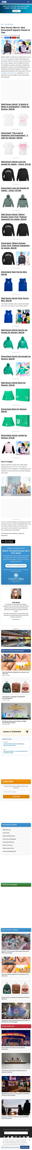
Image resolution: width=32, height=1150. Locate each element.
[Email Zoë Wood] (16, 622)
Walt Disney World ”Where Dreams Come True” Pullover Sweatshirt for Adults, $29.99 (14, 216)
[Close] (29, 1140)
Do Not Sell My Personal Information (10, 1147)
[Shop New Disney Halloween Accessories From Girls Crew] (16, 662)
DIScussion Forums (7, 1129)
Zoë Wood (5, 35)
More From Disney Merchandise (13, 651)
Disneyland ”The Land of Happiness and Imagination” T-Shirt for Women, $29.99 (14, 135)
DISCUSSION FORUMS (9, 825)
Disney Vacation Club (8, 848)
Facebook (7, 37)
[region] (16, 1144)
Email (18, 37)
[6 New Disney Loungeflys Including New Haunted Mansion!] (16, 686)
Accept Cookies (24, 1147)
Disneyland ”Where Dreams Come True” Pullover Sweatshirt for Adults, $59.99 (15, 245)
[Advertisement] (16, 508)
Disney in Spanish (25, 1129)
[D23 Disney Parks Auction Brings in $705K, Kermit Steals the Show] (16, 711)
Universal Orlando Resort (9, 851)
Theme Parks (6, 832)
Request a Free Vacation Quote (16, 565)
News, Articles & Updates (10, 930)
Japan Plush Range (16, 467)
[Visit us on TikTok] (4, 1137)
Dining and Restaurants (9, 836)
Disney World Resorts (8, 842)
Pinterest (14, 37)
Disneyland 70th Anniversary (9, 73)
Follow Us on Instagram (9, 884)
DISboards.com (7, 829)
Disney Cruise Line (8, 845)
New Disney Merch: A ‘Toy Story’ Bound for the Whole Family (15, 751)
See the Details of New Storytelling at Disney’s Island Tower (13, 744)
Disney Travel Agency (16, 1129)
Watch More (25, 632)
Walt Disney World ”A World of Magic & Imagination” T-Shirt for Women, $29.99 (15, 106)
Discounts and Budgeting (9, 839)
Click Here (15, 10)
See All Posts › (16, 619)
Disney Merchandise (9, 24)
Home (2, 24)
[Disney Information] (4, 1)
